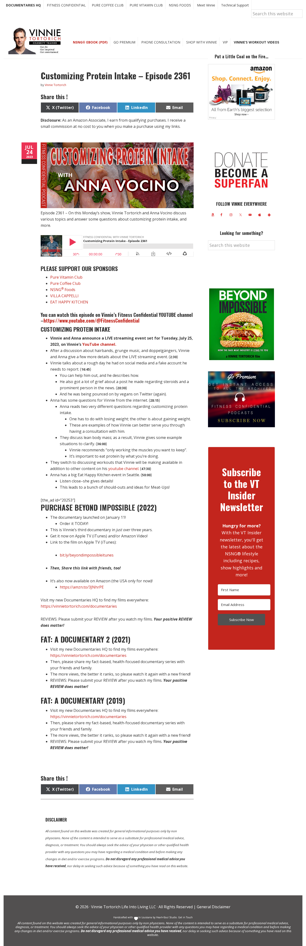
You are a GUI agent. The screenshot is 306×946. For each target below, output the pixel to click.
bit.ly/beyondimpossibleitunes (87, 555)
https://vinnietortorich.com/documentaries (79, 606)
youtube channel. (123, 468)
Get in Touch (185, 917)
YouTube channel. (99, 344)
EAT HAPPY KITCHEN (69, 302)
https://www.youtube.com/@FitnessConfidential (91, 320)
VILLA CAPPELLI (64, 295)
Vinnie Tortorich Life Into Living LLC (123, 906)
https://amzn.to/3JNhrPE (82, 587)
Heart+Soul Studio (166, 917)
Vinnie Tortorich (36, 41)
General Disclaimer (213, 906)
